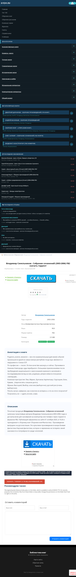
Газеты (4, 30)
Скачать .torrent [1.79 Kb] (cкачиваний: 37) (24, 481)
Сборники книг (7, 16)
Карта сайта (38, 559)
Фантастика (51, 341)
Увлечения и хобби (9, 79)
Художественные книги (10, 47)
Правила (38, 566)
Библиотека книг (9, 255)
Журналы (5, 26)
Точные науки (7, 60)
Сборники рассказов (9, 20)
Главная (5, 9)
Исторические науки (9, 72)
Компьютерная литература (11, 92)
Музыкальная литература (11, 85)
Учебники (5, 37)
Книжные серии (7, 23)
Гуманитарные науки (9, 66)
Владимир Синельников (45, 315)
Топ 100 (4, 13)
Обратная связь (38, 563)
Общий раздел (7, 98)
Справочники (6, 33)
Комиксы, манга (7, 53)
